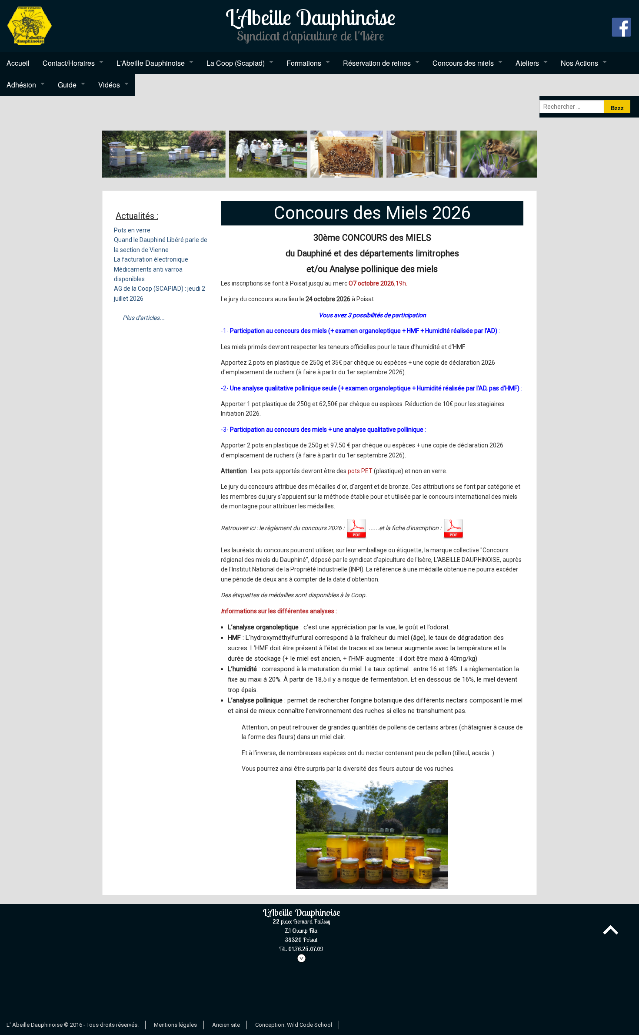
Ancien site (226, 1025)
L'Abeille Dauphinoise (150, 63)
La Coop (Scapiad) (235, 63)
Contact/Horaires (69, 63)
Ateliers (527, 63)
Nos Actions (579, 63)
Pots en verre (132, 230)
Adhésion (21, 85)
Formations (303, 63)
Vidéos (109, 85)
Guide (67, 85)
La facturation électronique (151, 259)
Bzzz (617, 108)
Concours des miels (463, 63)
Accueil (18, 63)
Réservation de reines (377, 63)
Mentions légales (175, 1025)
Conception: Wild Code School (293, 1025)
